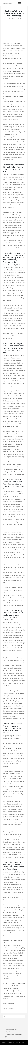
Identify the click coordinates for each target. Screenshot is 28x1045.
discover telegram (8, 1003)
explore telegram (8, 1009)
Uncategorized (11, 18)
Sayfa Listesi (9, 1032)
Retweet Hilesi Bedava (12, 1029)
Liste (7, 1027)
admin (13, 34)
